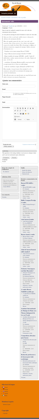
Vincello (10, 26)
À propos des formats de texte (28, 144)
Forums (8, 17)
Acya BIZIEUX (28, 223)
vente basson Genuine (27, 219)
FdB (26, 343)
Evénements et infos (27, 333)
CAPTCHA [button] (5, 151)
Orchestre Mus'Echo (29, 276)
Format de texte (7, 144)
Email (4, 89)
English (6, 391)
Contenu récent (25, 174)
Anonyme (27, 189)
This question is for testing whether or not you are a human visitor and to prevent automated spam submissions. (19, 153)
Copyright (5, 413)
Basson (24, 306)
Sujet (3, 102)
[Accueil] (6, 10)
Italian (5, 395)
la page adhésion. (7, 186)
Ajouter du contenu (26, 170)
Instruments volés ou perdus (19, 17)
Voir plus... (4, 197)
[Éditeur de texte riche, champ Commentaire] (19, 130)
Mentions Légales (6, 404)
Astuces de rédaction (27, 172)
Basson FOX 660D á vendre (29, 187)
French (6, 387)
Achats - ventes (26, 198)
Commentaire (6, 107)
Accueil (3, 17)
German (6, 389)
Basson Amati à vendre (28, 234)
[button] (15, 108)
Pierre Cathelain (28, 238)
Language (4, 159)
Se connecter (6, 171)
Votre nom (5, 84)
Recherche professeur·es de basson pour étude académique (28, 357)
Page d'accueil (6, 97)
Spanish (6, 393)
